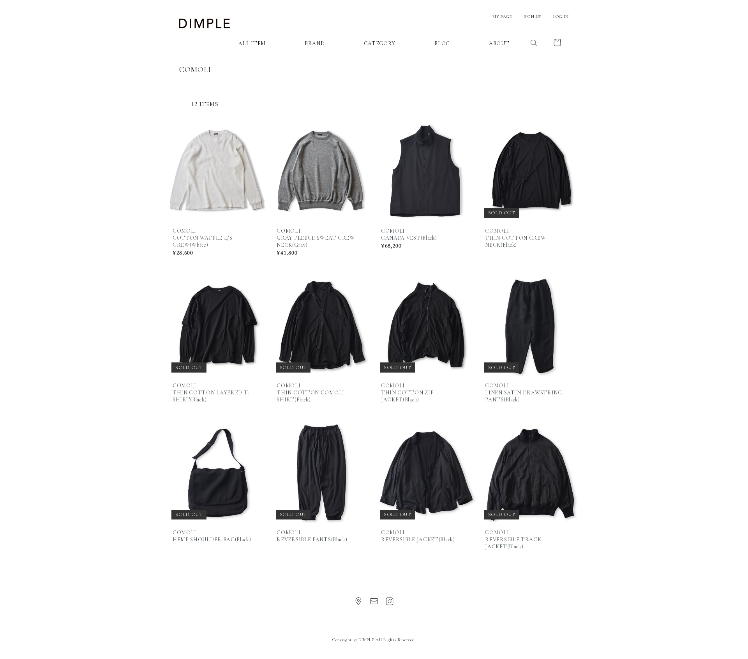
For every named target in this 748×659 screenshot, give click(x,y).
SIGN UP (533, 16)
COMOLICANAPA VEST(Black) (409, 234)
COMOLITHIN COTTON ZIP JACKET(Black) (407, 392)
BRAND (315, 43)
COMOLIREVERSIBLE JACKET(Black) (418, 536)
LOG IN (561, 16)
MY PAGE (502, 16)
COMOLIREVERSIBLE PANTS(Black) (312, 536)
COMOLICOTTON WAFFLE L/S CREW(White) (203, 238)
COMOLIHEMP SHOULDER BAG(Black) (212, 536)
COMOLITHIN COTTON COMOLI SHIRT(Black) (310, 392)
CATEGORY (380, 43)
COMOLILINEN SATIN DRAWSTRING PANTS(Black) (523, 392)
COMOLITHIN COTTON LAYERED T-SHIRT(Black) (211, 392)
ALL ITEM (252, 43)
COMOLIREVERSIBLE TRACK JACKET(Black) (513, 539)
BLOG (442, 43)
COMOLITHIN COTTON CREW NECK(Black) (515, 238)
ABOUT (499, 43)
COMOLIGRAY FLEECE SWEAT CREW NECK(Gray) (316, 238)
